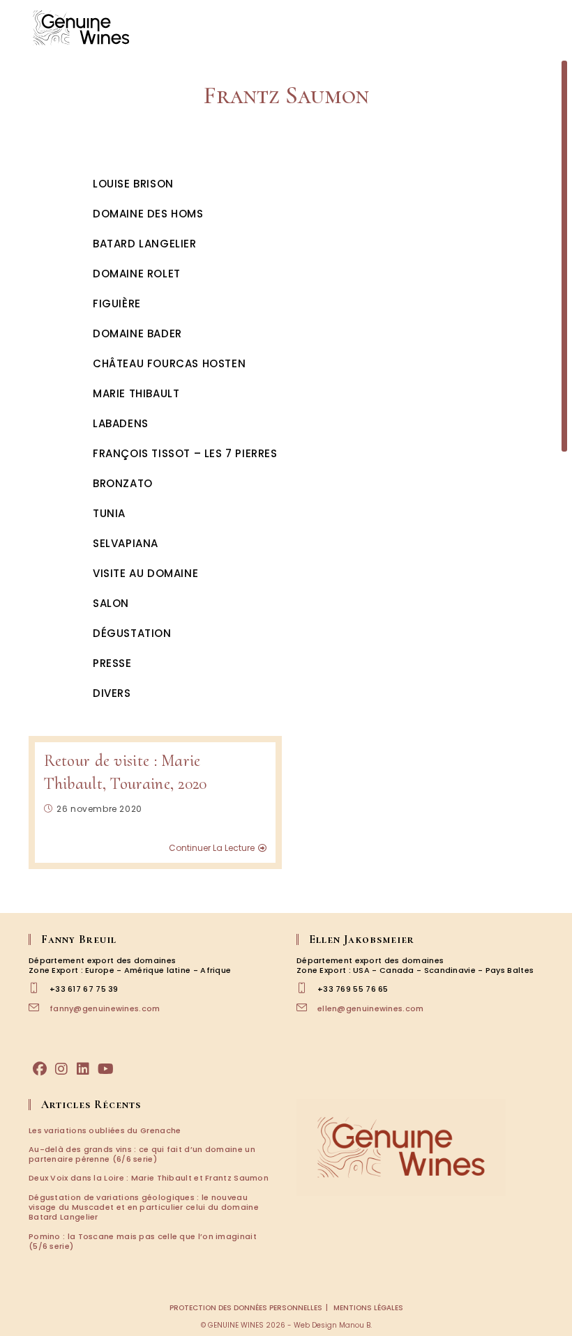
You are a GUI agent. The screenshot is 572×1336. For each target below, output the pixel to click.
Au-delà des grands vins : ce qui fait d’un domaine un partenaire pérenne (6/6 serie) (142, 1154)
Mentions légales (368, 1308)
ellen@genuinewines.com (370, 1008)
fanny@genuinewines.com (105, 1008)
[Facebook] (40, 1069)
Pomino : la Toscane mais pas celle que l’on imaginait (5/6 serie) (143, 1241)
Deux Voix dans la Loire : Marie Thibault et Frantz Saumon (149, 1177)
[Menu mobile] (544, 27)
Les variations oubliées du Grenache (105, 1130)
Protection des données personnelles (246, 1308)
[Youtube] (106, 1069)
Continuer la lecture (212, 848)
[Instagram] (61, 1069)
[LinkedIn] (83, 1069)
